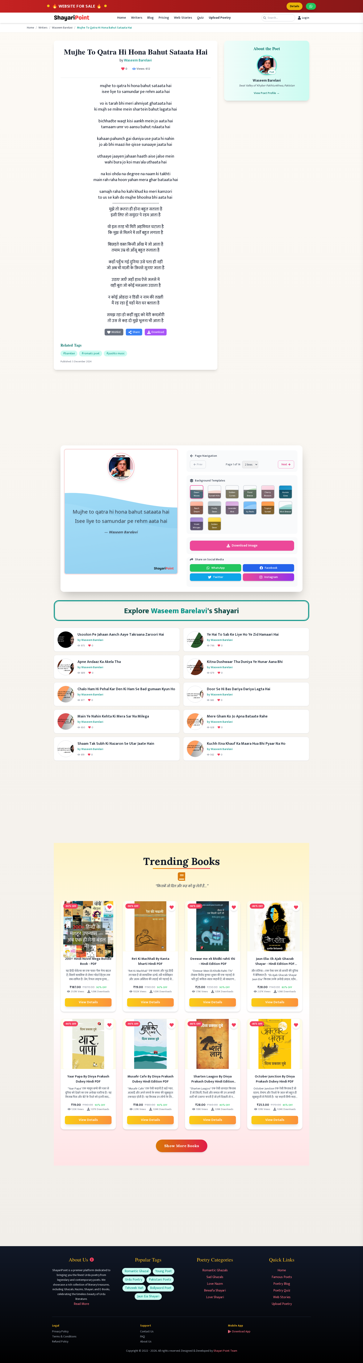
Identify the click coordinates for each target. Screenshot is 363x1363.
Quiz (200, 17)
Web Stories (183, 17)
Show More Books (181, 1145)
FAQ (142, 1336)
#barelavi (69, 353)
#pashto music (115, 353)
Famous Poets (282, 1277)
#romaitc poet (91, 353)
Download (157, 332)
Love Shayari (215, 1297)
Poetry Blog (281, 1284)
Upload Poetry (282, 1304)
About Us (145, 1341)
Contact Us (147, 1331)
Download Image (245, 545)
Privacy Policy (60, 1331)
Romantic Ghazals (215, 1270)
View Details (88, 1002)
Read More (81, 1304)
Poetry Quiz (281, 1290)
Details (294, 6)
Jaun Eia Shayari (148, 1296)
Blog (150, 17)
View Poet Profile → (267, 93)
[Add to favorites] (109, 907)
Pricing (164, 17)
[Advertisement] (135, 406)
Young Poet (163, 1271)
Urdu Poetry (133, 1279)
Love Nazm (215, 1284)
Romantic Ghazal (137, 1271)
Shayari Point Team (225, 1350)
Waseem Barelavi (62, 27)
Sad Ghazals (214, 1277)
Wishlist (116, 332)
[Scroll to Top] (354, 1354)
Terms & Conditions (64, 1336)
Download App (241, 1331)
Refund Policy (60, 1341)
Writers (136, 17)
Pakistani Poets (160, 1279)
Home (121, 17)
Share (136, 332)
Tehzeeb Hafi (134, 1288)
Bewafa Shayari (215, 1290)
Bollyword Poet (160, 1288)
